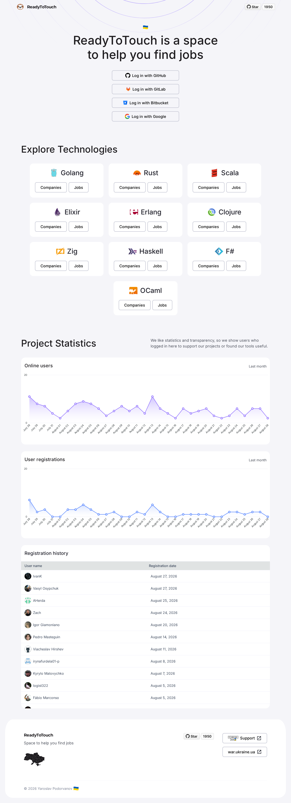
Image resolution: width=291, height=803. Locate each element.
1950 (268, 7)
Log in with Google (149, 116)
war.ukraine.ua (241, 752)
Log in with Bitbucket (149, 103)
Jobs (78, 187)
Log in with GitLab (149, 89)
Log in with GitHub (149, 75)
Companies (50, 187)
